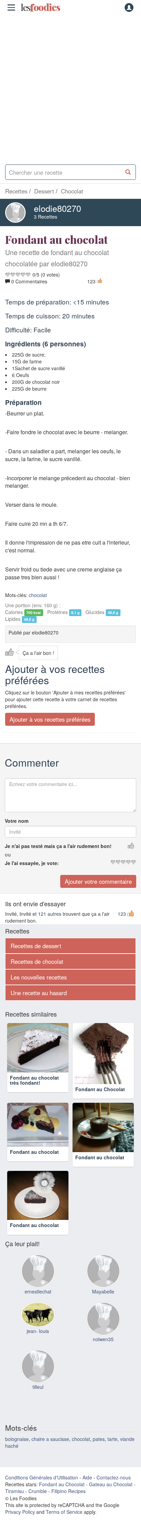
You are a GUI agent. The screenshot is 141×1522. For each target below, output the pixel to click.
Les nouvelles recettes (39, 977)
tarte (112, 1438)
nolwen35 (103, 1339)
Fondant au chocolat (34, 1151)
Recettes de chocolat (37, 961)
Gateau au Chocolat (110, 1484)
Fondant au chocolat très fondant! (34, 1080)
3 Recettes (45, 216)
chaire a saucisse (50, 1438)
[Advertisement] (70, 87)
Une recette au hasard (39, 993)
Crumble (37, 1491)
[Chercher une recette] (128, 172)
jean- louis (38, 1331)
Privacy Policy (20, 1511)
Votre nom (16, 820)
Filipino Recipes (68, 1491)
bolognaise (17, 1438)
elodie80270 (57, 208)
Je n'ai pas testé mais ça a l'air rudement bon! (58, 846)
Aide (87, 1477)
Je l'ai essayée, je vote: (32, 863)
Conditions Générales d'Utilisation (41, 1477)
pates (99, 1438)
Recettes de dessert (36, 946)
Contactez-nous (114, 1477)
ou (8, 854)
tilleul (38, 1386)
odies (40, 7)
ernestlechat (38, 1291)
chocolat (38, 595)
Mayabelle (103, 1291)
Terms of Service (64, 1511)
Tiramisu (14, 1491)
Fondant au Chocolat (100, 1089)
